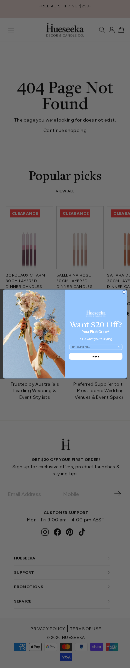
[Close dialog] (124, 292)
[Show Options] (119, 347)
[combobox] (95, 347)
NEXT (95, 356)
